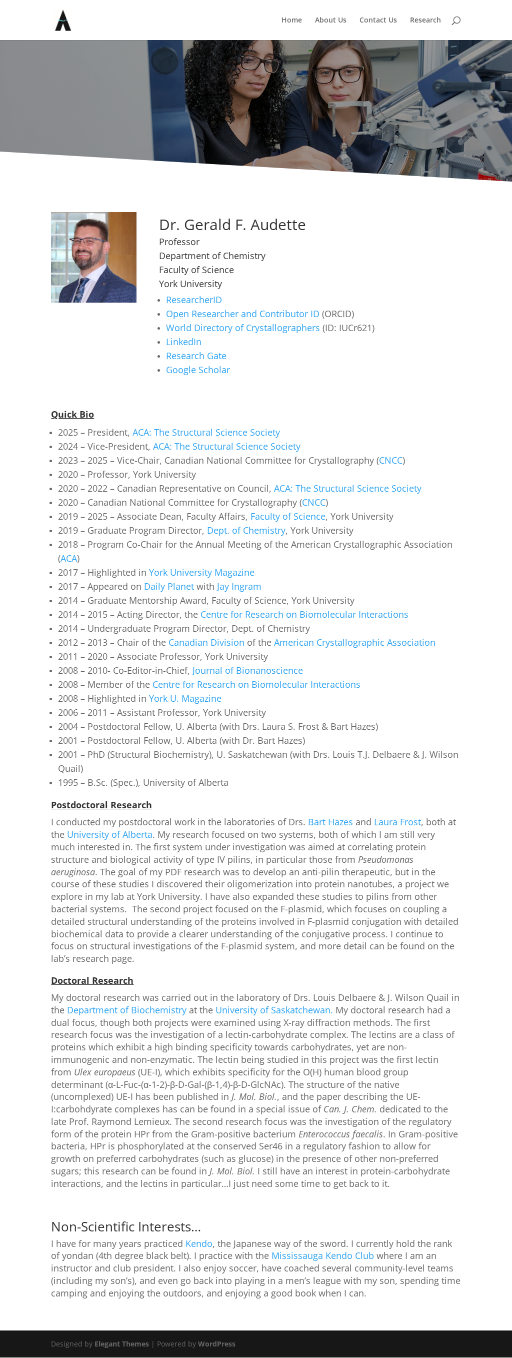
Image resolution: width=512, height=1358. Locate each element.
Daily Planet (169, 586)
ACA (68, 558)
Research (425, 21)
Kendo (199, 1243)
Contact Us (378, 21)
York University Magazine (201, 572)
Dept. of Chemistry (246, 530)
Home (292, 21)
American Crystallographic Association (354, 642)
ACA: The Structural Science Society (206, 432)
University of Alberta (109, 834)
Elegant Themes (121, 1343)
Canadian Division (205, 642)
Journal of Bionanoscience (247, 670)
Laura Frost (397, 822)
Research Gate (196, 356)
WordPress (217, 1343)
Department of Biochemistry (126, 1010)
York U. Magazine (185, 698)
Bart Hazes (330, 822)
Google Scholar (198, 370)
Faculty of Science (288, 516)
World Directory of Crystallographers (243, 328)
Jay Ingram (239, 586)
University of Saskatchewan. (274, 1010)
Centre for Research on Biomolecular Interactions (304, 614)
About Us (330, 21)
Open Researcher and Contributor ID (243, 314)
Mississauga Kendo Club (323, 1255)
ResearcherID (194, 300)
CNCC (390, 460)
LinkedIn (184, 342)
